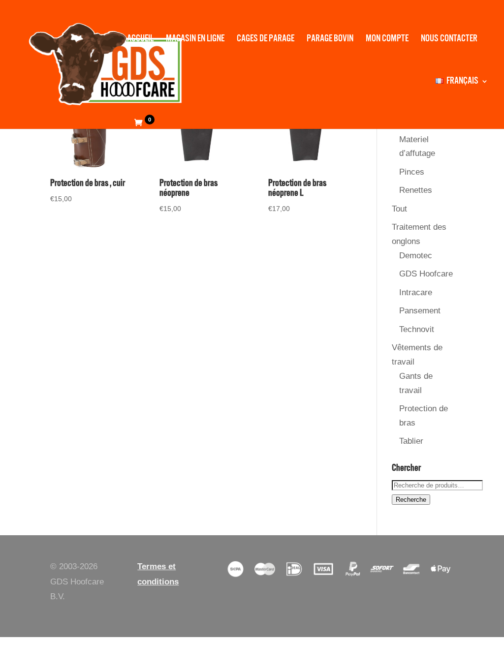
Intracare (415, 292)
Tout (399, 209)
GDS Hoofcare (426, 273)
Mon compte (387, 40)
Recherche (411, 499)
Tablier (411, 441)
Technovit (416, 329)
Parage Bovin (330, 40)
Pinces (411, 172)
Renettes (415, 190)
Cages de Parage (265, 40)
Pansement (420, 310)
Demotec (415, 255)
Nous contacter (449, 40)
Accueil (140, 40)
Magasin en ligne (195, 40)
